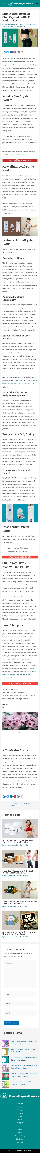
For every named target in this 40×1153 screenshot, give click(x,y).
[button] (37, 4)
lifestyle (14, 62)
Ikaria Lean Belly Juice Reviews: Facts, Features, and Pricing (17, 841)
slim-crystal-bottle (9, 26)
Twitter (20, 1110)
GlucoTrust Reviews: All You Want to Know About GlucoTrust (19, 933)
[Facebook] (4, 52)
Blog (20, 1130)
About (20, 1133)
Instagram (20, 1123)
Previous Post (13, 804)
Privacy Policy (20, 1136)
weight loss (21, 26)
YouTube (20, 1104)
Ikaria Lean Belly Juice (22, 381)
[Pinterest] (14, 52)
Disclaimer (20, 1139)
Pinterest (20, 1113)
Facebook (20, 1107)
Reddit (20, 1119)
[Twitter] (7, 52)
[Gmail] (21, 52)
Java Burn (19, 384)
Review (34, 24)
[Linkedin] (11, 52)
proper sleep (17, 675)
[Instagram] (18, 52)
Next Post (27, 804)
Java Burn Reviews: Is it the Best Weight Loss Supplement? (17, 872)
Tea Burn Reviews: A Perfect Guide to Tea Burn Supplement (19, 902)
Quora (20, 1116)
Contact (20, 1142)
